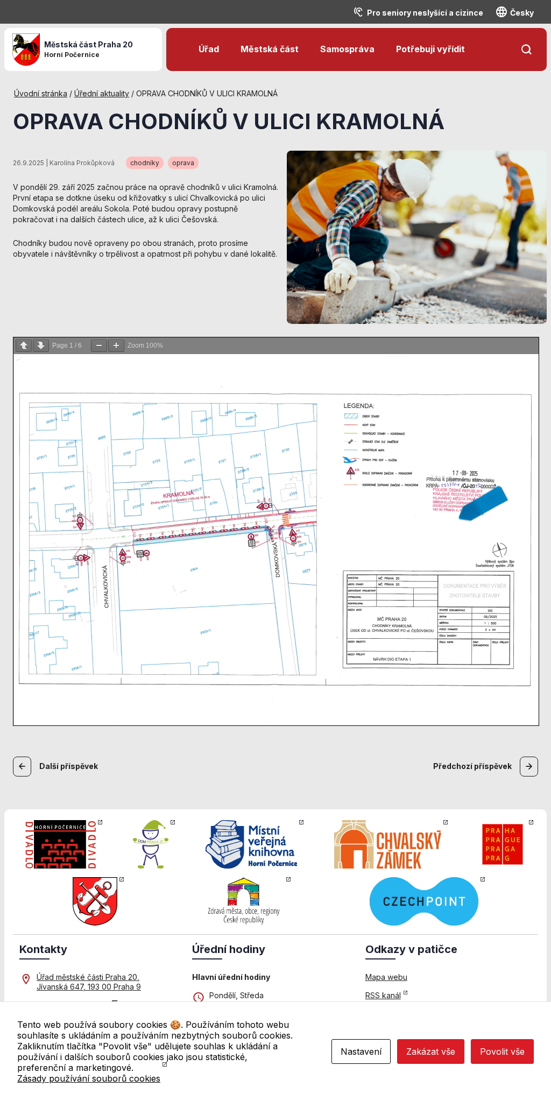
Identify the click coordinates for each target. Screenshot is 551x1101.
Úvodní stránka (40, 93)
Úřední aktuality (101, 93)
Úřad (209, 49)
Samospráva (347, 49)
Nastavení (361, 1051)
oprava (183, 163)
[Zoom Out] (99, 346)
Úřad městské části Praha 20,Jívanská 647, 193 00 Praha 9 (89, 981)
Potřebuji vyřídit (430, 49)
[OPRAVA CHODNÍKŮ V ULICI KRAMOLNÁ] (417, 236)
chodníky (144, 163)
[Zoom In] (116, 346)
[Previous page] (24, 346)
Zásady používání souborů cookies (88, 1078)
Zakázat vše (430, 1051)
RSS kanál (383, 995)
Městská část (270, 49)
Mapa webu (386, 977)
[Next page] (41, 346)
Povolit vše (502, 1051)
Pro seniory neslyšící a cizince (425, 12)
